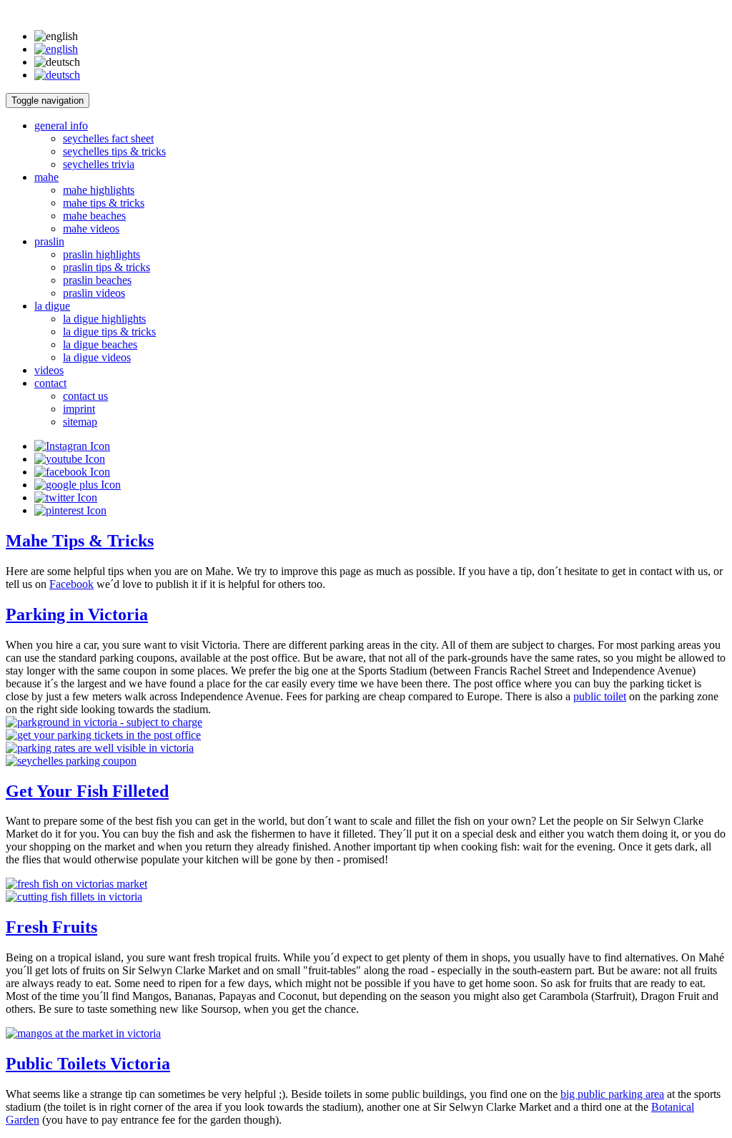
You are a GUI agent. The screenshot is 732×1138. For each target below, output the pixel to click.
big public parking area (612, 1094)
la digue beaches (100, 344)
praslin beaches (97, 280)
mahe (46, 177)
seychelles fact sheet (108, 138)
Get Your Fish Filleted (87, 791)
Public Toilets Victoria (88, 1063)
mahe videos (91, 228)
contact (50, 383)
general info (61, 125)
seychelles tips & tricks (114, 151)
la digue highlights (104, 319)
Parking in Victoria (77, 614)
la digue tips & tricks (109, 331)
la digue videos (97, 357)
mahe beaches (94, 216)
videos (49, 370)
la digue (52, 306)
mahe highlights (98, 190)
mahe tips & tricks (103, 203)
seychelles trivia (98, 164)
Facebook (71, 584)
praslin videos (94, 293)
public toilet (599, 696)
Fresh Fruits (51, 927)
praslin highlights (101, 254)
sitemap (80, 422)
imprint (79, 409)
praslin (49, 241)
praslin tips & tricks (106, 267)
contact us (85, 396)
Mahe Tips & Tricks (80, 540)
